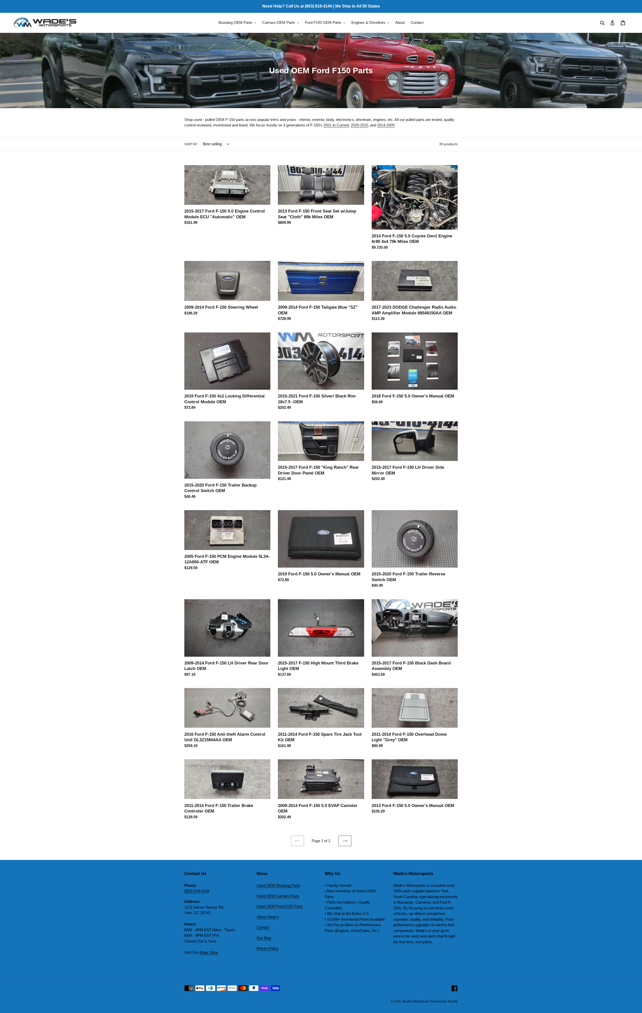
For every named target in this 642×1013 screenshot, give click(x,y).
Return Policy (268, 948)
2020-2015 (359, 125)
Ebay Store (209, 952)
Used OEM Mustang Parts (278, 885)
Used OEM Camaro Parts (278, 896)
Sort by (190, 144)
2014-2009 (385, 125)
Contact (263, 927)
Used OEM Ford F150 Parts (280, 906)
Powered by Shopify (444, 1001)
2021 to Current (336, 125)
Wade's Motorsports (416, 1001)
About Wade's (268, 917)
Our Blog (264, 938)
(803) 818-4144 (196, 891)
